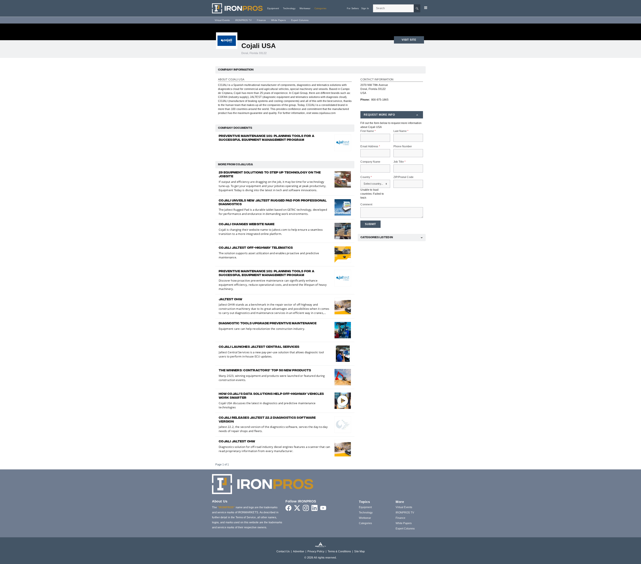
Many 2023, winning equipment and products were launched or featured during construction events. (272, 378)
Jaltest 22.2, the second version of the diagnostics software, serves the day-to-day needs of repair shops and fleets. (273, 429)
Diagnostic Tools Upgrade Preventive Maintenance (267, 323)
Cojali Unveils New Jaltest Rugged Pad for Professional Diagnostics (273, 203)
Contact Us (283, 551)
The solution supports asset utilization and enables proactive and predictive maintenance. (269, 255)
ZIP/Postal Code (403, 177)
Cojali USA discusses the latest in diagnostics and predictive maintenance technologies (267, 405)
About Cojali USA (231, 79)
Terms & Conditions (339, 551)
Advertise (298, 551)
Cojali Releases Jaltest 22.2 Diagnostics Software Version (267, 420)
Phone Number (402, 146)
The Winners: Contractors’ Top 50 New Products (265, 370)
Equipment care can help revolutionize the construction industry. (262, 329)
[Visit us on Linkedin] (314, 508)
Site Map (359, 551)
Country (366, 177)
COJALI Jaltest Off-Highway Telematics (256, 248)
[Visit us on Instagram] (306, 508)
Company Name (370, 161)
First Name (368, 131)
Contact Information (376, 79)
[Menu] (425, 7)
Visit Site (409, 39)
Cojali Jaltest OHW (237, 442)
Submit (370, 224)
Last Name (400, 131)
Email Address (370, 146)
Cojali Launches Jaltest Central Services (259, 347)
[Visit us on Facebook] (288, 508)
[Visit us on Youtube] (323, 508)
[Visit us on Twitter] (297, 508)
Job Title (399, 161)
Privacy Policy (315, 551)
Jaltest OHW (230, 299)
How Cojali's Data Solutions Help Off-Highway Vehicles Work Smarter (271, 396)
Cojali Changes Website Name (246, 224)
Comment (366, 204)
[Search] (417, 8)
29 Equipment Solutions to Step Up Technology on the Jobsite (270, 174)
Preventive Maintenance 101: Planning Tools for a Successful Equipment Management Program (266, 138)
